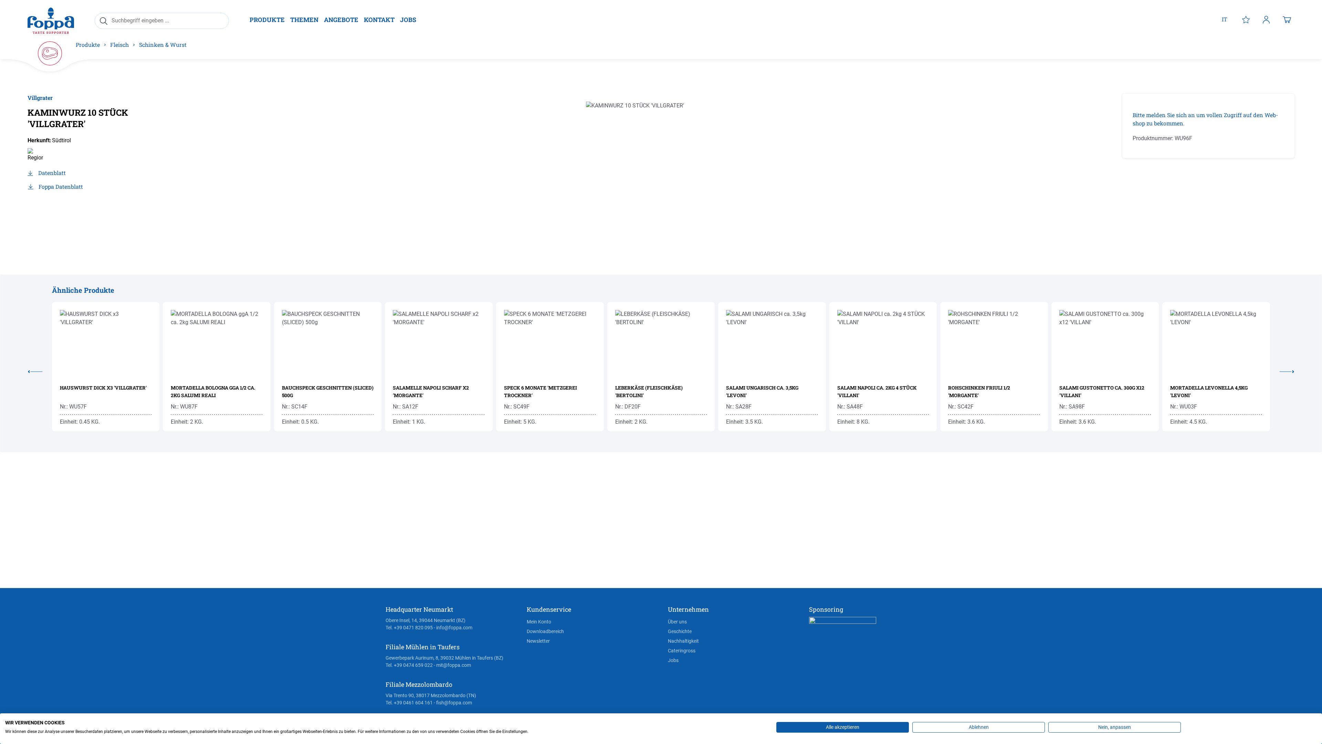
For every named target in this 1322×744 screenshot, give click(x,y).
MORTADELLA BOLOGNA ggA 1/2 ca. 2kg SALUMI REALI (213, 391)
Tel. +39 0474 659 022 (409, 665)
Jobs (673, 660)
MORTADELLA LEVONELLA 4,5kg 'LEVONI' (1209, 391)
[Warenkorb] (1286, 19)
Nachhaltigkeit (683, 641)
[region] (652, 168)
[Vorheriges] (40, 370)
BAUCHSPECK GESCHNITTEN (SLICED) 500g (328, 391)
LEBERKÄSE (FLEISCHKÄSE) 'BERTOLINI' (649, 391)
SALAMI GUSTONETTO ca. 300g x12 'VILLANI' (1101, 391)
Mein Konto (539, 621)
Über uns (677, 621)
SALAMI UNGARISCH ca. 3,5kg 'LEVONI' (762, 391)
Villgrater (40, 97)
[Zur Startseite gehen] (51, 20)
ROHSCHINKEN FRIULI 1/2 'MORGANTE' (979, 391)
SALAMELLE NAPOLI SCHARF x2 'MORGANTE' (431, 391)
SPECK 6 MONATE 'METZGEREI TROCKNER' (540, 391)
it (1224, 19)
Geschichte (680, 631)
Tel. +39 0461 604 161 (409, 702)
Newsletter (538, 641)
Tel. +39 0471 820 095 (409, 627)
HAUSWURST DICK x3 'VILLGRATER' (103, 387)
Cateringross (681, 650)
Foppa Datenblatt (61, 186)
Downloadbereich (545, 631)
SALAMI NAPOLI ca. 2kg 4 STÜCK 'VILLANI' (877, 391)
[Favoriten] (1246, 19)
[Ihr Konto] (1266, 19)
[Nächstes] (1282, 370)
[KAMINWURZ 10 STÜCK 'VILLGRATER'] (652, 168)
